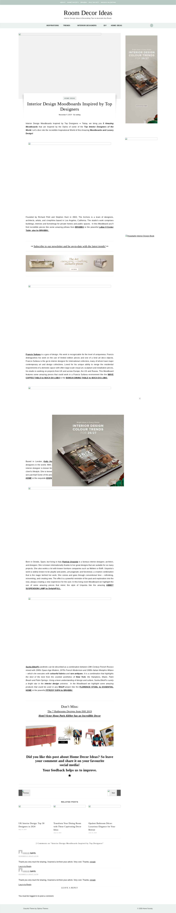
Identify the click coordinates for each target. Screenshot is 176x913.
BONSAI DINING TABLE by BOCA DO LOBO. (87, 378)
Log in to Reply (25, 866)
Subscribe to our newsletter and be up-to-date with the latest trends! (70, 246)
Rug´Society (94, 2)
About (63, 2)
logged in (33, 896)
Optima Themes (42, 908)
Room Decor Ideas (88, 12)
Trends (66, 25)
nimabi (26, 853)
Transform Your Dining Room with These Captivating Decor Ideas (67, 826)
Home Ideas (116, 25)
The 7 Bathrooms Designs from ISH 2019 (69, 711)
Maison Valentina (108, 2)
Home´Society (73, 2)
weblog (78, 115)
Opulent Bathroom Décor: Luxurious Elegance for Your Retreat (101, 826)
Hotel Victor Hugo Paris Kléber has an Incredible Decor (70, 715)
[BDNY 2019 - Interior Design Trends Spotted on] (24, 793)
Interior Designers (87, 25)
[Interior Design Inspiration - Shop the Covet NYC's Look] (115, 793)
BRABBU (84, 2)
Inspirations (52, 25)
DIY (105, 25)
